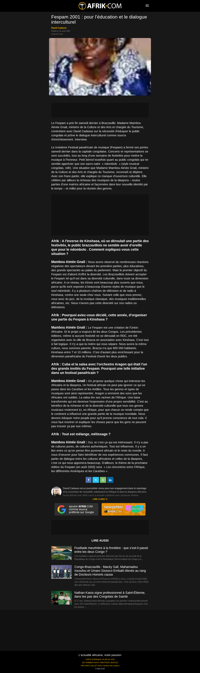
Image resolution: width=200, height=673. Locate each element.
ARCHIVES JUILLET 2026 (91, 666)
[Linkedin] (110, 480)
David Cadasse (58, 28)
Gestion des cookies (111, 666)
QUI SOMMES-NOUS (90, 663)
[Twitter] (96, 480)
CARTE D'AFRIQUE (93, 659)
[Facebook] (89, 480)
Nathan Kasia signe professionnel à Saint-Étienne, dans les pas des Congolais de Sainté (109, 594)
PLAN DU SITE (109, 659)
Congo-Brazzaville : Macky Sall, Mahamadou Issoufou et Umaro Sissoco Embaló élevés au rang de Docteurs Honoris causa (110, 570)
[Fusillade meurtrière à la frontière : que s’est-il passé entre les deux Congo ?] (61, 553)
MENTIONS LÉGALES (109, 663)
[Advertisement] (100, 110)
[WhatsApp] (103, 480)
